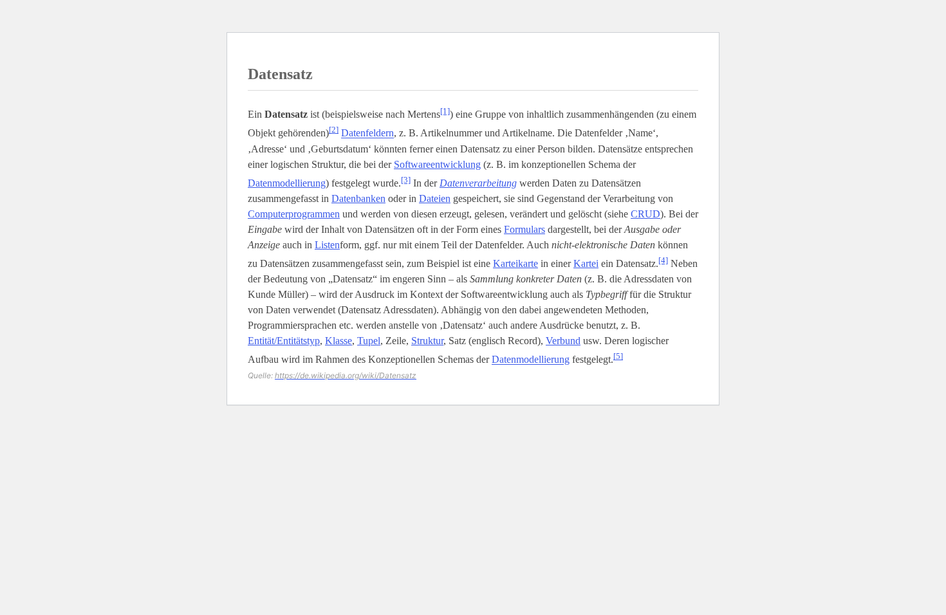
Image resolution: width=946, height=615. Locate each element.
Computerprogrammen (294, 213)
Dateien (434, 198)
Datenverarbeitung (478, 183)
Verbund (563, 340)
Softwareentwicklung (437, 164)
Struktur (427, 340)
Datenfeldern (367, 133)
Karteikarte (515, 263)
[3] (406, 180)
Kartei (585, 263)
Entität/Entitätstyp (284, 340)
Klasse (338, 340)
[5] (618, 356)
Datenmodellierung (287, 183)
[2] (334, 129)
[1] (445, 111)
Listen (327, 244)
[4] (663, 260)
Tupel (368, 340)
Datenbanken (358, 198)
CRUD (645, 213)
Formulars (524, 229)
